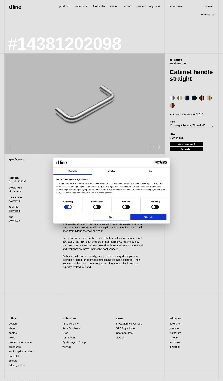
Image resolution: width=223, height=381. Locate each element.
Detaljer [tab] (111, 171)
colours (13, 360)
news (12, 337)
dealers (13, 323)
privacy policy (17, 365)
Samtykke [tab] (72, 171)
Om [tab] (150, 171)
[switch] (97, 207)
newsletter (175, 323)
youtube (174, 328)
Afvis (111, 217)
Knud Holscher (178, 63)
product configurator (149, 6)
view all (66, 346)
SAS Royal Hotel (125, 328)
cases (113, 6)
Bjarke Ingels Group (74, 342)
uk (209, 14)
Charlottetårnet (125, 332)
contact (13, 332)
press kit (14, 356)
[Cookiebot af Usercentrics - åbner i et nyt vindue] (155, 162)
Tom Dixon (68, 337)
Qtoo (65, 332)
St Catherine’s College (129, 323)
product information (20, 342)
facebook (174, 342)
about (12, 328)
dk (213, 14)
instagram (175, 332)
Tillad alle (148, 217)
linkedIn (173, 337)
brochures (15, 346)
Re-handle (99, 6)
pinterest (174, 346)
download (14, 201)
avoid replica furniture (21, 351)
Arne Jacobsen (71, 328)
